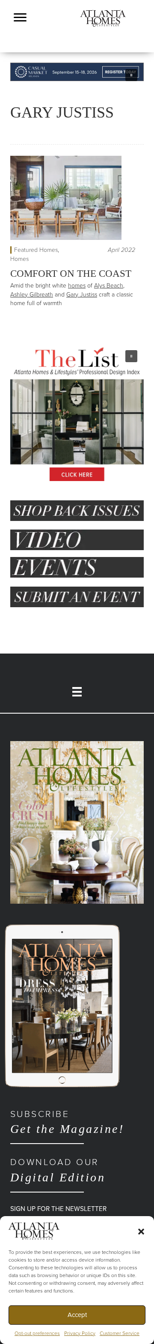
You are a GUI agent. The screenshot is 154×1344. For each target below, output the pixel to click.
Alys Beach (108, 285)
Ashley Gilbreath (31, 294)
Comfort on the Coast (70, 273)
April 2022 (121, 250)
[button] (141, 1231)
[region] (77, 72)
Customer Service (119, 1333)
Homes (19, 259)
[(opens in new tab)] (77, 822)
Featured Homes (36, 250)
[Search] (139, 55)
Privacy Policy (79, 1333)
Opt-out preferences (37, 1333)
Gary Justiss (81, 294)
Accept (77, 1315)
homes (77, 285)
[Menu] (20, 17)
